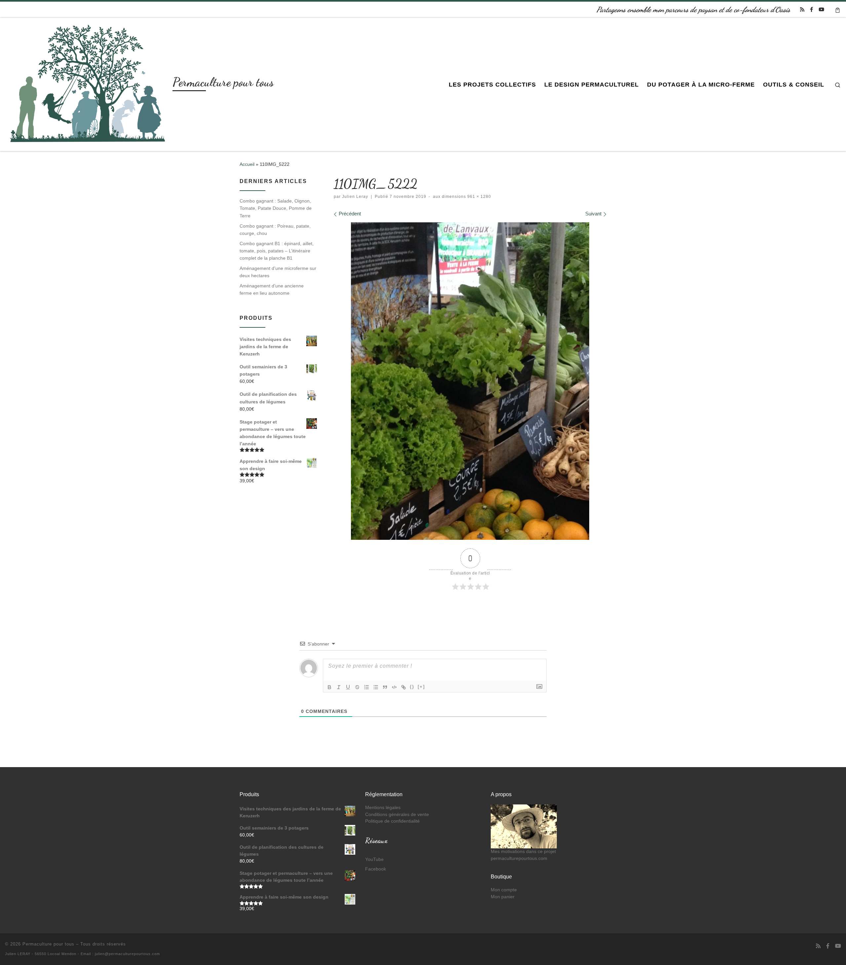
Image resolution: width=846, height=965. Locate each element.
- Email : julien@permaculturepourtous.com (119, 954)
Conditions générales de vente (397, 814)
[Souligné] (348, 687)
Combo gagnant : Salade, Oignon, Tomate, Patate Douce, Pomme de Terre (276, 208)
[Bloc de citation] (385, 687)
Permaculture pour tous (48, 944)
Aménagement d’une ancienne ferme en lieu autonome (272, 289)
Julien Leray (355, 196)
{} (412, 686)
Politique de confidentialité (392, 821)
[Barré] (357, 687)
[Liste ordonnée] (366, 687)
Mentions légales (383, 807)
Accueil (247, 164)
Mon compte (504, 889)
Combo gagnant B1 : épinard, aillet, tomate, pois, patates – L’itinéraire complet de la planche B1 (277, 251)
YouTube (374, 859)
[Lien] (403, 687)
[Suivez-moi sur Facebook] (811, 9)
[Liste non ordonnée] (375, 687)
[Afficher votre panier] (837, 10)
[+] (421, 686)
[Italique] (338, 687)
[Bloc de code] (394, 687)
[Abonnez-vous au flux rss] (802, 9)
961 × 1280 (478, 196)
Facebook (375, 869)
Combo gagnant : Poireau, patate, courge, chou (275, 229)
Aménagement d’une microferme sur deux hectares (278, 272)
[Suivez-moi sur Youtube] (821, 9)
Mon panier (503, 896)
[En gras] (329, 687)
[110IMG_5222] (470, 380)
